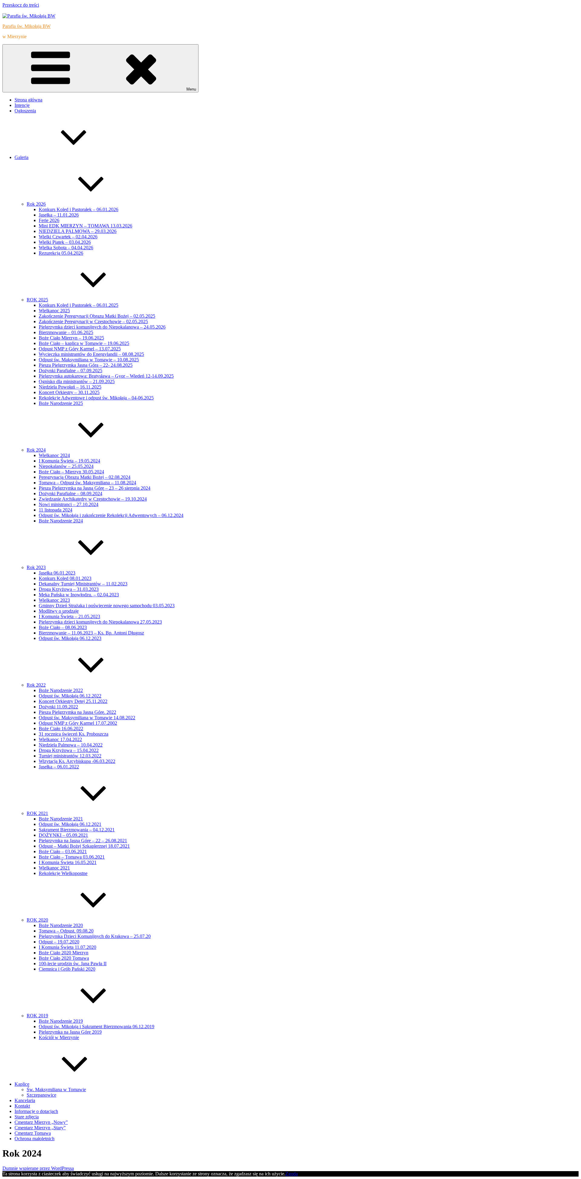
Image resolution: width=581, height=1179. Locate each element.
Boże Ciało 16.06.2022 (61, 728)
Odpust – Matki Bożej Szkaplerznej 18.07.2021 (84, 846)
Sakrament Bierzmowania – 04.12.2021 (77, 829)
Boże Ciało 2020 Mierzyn (63, 952)
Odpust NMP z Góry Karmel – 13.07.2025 (80, 348)
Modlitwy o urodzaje (59, 611)
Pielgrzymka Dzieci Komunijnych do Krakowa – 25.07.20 (95, 936)
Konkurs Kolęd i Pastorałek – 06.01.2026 (78, 209)
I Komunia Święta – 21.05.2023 (69, 616)
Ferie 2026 (49, 220)
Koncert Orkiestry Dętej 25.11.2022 (73, 701)
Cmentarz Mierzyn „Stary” (40, 1127)
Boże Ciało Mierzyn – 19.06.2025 (71, 337)
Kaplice (22, 1084)
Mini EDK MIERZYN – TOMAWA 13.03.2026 (85, 225)
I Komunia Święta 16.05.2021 (68, 862)
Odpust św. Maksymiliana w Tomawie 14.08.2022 (87, 717)
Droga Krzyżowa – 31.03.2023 (69, 589)
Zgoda (291, 1173)
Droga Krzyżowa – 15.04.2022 (69, 750)
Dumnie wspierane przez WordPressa (38, 1168)
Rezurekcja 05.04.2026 (61, 253)
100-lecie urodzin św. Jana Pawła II (73, 963)
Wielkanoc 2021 (54, 867)
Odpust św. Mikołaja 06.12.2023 (70, 638)
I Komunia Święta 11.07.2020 (67, 947)
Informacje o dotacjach (36, 1111)
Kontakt (22, 1105)
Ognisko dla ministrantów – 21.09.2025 (77, 381)
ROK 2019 (37, 1015)
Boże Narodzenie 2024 (61, 520)
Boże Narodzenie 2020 (61, 925)
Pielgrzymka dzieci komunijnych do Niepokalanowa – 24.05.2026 (102, 327)
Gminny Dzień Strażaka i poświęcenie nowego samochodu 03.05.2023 (107, 605)
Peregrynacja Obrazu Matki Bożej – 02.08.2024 (84, 477)
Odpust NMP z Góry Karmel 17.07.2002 (78, 723)
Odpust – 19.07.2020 (59, 941)
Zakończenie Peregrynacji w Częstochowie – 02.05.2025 (93, 321)
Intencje (22, 105)
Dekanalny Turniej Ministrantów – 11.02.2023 (83, 583)
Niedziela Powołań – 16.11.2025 (70, 386)
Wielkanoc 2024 (54, 455)
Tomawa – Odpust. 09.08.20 (66, 930)
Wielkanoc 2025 (54, 310)
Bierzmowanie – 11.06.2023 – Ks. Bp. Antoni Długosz (91, 632)
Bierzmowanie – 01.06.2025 (66, 332)
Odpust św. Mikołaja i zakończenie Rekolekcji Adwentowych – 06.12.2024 (111, 515)
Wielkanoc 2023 (54, 600)
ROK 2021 (37, 813)
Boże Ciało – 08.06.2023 (63, 627)
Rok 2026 (36, 204)
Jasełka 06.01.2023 (57, 572)
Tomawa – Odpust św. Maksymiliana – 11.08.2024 (87, 482)
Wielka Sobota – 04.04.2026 (66, 247)
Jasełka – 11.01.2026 (59, 214)
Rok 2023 (36, 567)
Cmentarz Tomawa (33, 1133)
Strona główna (28, 99)
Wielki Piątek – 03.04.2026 (65, 242)
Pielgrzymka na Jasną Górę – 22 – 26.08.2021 (83, 840)
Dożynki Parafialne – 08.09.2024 (70, 493)
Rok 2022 (36, 684)
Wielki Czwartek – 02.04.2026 (68, 236)
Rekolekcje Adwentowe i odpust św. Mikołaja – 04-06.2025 (96, 397)
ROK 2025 (37, 299)
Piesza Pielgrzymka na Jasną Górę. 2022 (77, 712)
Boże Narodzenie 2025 (61, 403)
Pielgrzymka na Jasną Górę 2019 (70, 1032)
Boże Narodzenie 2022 (61, 690)
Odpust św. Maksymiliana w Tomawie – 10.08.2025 (89, 359)
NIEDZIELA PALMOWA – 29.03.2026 (78, 231)
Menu (191, 89)
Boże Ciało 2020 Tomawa (64, 958)
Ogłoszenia (25, 110)
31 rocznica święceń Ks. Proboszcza (73, 734)
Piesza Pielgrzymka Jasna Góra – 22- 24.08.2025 (86, 365)
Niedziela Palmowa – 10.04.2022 (71, 744)
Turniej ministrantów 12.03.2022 (70, 755)
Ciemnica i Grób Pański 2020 (67, 969)
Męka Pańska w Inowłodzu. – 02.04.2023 (79, 594)
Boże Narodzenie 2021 (61, 818)
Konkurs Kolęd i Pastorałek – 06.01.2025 (78, 305)
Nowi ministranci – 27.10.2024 (68, 504)
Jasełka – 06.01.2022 (59, 766)
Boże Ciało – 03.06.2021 (63, 851)
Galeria (21, 157)
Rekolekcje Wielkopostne (63, 873)
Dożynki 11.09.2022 (58, 706)
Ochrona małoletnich (34, 1138)
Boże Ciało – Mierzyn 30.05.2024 (71, 471)
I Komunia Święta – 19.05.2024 (69, 460)
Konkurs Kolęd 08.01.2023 (65, 578)
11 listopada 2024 (55, 509)
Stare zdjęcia (27, 1116)
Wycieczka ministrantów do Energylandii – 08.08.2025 (91, 354)
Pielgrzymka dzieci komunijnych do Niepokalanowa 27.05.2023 (100, 621)
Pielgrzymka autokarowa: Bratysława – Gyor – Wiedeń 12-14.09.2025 (106, 376)
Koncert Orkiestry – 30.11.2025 (69, 392)
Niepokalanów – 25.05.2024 (66, 466)
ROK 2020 (37, 919)
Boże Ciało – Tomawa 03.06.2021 (72, 856)
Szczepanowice (41, 1095)
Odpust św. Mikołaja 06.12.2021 (70, 824)
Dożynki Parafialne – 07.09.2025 (70, 370)
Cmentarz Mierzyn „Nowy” (41, 1122)
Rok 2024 (36, 449)
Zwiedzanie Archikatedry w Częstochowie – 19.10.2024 (93, 499)
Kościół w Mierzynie (59, 1037)
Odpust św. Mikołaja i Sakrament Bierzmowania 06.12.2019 (96, 1026)
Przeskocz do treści (20, 5)
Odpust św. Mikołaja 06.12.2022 (70, 695)
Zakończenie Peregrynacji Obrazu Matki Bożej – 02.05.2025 (97, 316)
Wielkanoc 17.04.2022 (60, 739)
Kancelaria (25, 1100)
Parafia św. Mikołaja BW (26, 26)
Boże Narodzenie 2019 (61, 1021)
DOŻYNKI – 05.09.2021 (63, 835)
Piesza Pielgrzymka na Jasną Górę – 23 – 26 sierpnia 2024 (94, 488)
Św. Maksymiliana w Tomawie (56, 1089)
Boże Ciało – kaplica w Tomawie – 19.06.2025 (84, 343)
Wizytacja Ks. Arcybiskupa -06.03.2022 (77, 761)
